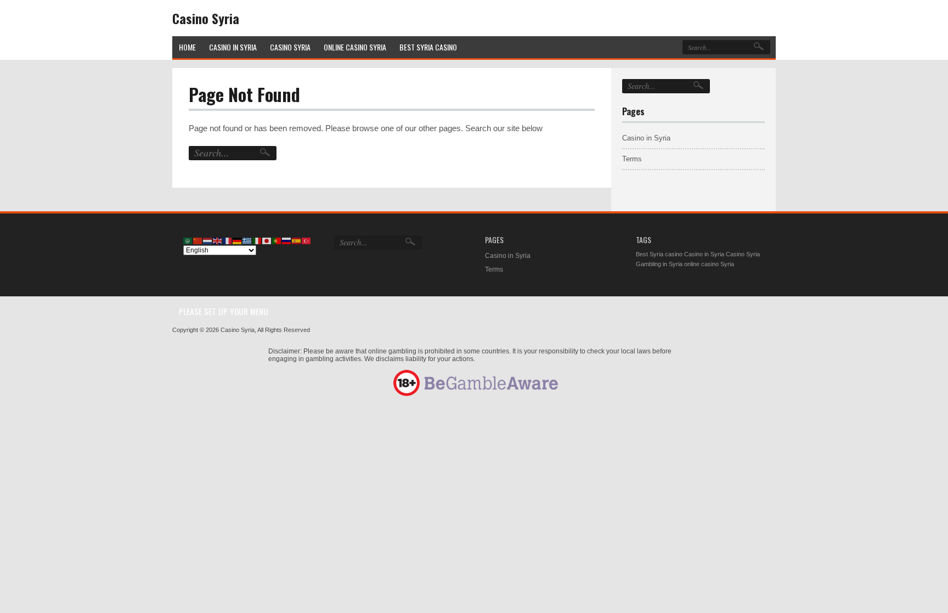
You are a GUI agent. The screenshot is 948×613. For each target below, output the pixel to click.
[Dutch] (208, 240)
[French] (228, 240)
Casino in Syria (646, 138)
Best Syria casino (659, 254)
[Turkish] (307, 240)
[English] (218, 240)
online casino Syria (709, 264)
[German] (237, 240)
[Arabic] (188, 240)
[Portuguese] (277, 240)
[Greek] (247, 240)
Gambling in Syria (659, 264)
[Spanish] (297, 240)
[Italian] (257, 240)
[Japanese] (267, 240)
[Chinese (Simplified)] (198, 240)
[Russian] (287, 240)
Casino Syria (205, 18)
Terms (632, 159)
